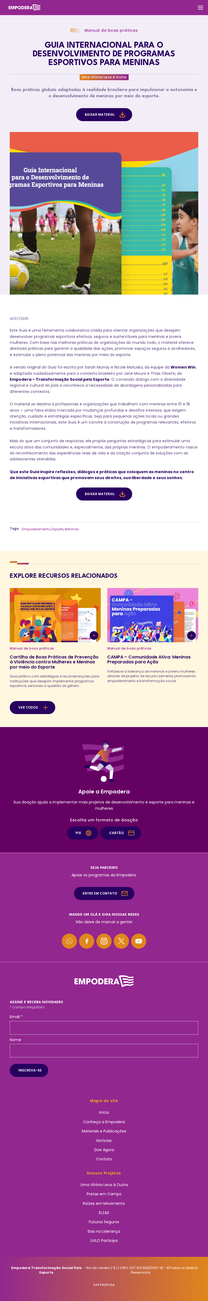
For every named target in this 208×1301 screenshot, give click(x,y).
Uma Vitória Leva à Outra (104, 1184)
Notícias (104, 1140)
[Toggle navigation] (200, 7)
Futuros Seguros (104, 1222)
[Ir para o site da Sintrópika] (104, 1285)
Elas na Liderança (104, 1231)
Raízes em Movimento (104, 1203)
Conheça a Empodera (104, 1122)
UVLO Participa (104, 1240)
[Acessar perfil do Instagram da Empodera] (104, 941)
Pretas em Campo (104, 1194)
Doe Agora (104, 1150)
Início (104, 1112)
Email (16, 1016)
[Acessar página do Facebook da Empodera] (86, 941)
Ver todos (28, 707)
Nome (15, 1039)
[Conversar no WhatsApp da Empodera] (69, 941)
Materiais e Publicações (104, 1131)
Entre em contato (100, 893)
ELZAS (104, 1212)
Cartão (116, 833)
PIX (78, 833)
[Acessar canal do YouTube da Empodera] (138, 941)
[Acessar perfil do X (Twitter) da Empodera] (121, 941)
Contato (104, 1159)
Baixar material (100, 114)
